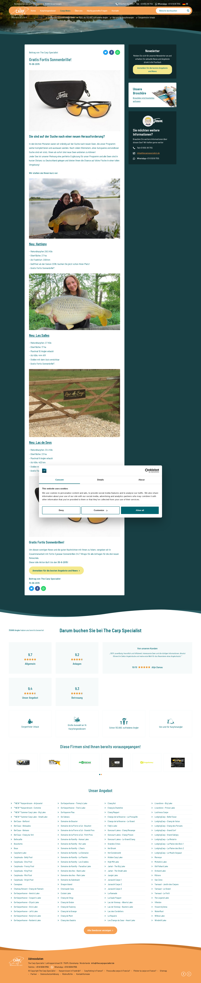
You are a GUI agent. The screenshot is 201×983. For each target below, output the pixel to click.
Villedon (158, 902)
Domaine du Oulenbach (70, 879)
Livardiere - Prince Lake (165, 807)
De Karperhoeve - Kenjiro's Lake (27, 915)
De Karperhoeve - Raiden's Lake (27, 920)
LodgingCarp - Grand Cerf (165, 830)
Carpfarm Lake (20, 852)
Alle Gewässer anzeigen (99, 930)
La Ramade (112, 893)
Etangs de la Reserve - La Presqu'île (123, 816)
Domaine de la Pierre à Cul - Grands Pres (77, 830)
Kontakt (115, 10)
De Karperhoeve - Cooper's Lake (27, 897)
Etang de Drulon (67, 902)
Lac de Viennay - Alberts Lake (120, 902)
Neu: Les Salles (39, 335)
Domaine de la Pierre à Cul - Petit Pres (77, 834)
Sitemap (163, 970)
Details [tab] (100, 480)
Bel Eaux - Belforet (22, 821)
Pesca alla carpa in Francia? (118, 970)
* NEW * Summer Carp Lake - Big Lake (30, 812)
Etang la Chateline (115, 807)
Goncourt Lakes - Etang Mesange (121, 830)
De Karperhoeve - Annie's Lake (27, 893)
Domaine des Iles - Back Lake (73, 870)
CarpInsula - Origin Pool (23, 879)
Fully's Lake (112, 825)
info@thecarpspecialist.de (148, 153)
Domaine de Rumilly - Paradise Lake (76, 866)
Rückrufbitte (67, 974)
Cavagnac (18, 884)
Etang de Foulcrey (68, 906)
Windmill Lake (160, 920)
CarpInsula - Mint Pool (23, 875)
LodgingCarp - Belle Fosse (166, 816)
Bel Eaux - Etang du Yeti (24, 834)
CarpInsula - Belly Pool (23, 857)
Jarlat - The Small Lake (117, 870)
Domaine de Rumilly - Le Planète (74, 857)
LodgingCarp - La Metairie (166, 839)
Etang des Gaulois (68, 920)
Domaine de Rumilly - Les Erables (75, 861)
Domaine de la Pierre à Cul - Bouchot (76, 825)
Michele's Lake (161, 861)
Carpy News (65, 10)
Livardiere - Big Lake (163, 803)
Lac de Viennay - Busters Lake (120, 906)
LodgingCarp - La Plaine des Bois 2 (169, 848)
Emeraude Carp (67, 888)
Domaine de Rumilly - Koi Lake (73, 843)
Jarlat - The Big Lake (116, 866)
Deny (61, 510)
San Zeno (158, 879)
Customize (99, 510)
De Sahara (65, 816)
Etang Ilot (112, 803)
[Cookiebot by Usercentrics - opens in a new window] (147, 471)
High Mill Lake (113, 861)
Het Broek (112, 848)
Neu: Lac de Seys (40, 442)
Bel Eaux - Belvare (21, 830)
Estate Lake (66, 893)
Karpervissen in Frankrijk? (70, 970)
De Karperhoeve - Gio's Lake (26, 906)
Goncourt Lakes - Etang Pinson (120, 834)
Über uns (78, 10)
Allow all (140, 510)
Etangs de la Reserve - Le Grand (121, 821)
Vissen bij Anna (161, 906)
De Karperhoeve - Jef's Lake (26, 911)
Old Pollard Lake (161, 866)
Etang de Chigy (67, 897)
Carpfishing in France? (93, 970)
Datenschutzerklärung (49, 974)
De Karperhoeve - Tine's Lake (73, 807)
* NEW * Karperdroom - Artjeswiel (28, 803)
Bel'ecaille (18, 839)
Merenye (158, 857)
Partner (34, 974)
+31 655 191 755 (146, 3)
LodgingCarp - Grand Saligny (167, 834)
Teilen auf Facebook (111, 52)
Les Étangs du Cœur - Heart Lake (121, 920)
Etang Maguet (113, 812)
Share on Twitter (105, 52)
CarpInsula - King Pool (23, 870)
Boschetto (18, 843)
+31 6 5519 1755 (174, 3)
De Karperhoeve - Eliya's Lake (26, 902)
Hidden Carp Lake (115, 857)
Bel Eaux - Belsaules (22, 825)
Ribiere (158, 875)
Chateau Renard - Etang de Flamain (28, 888)
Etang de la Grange (69, 911)
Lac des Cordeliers (115, 911)
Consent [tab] (59, 480)
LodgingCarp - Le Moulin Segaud (168, 852)
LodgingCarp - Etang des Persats (169, 825)
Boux (16, 848)
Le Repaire (112, 915)
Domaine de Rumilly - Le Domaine (75, 852)
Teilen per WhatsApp (117, 52)
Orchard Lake (160, 870)
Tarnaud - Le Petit (162, 893)
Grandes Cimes (114, 843)
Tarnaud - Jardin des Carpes (167, 884)
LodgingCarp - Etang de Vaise (167, 821)
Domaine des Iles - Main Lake (73, 875)
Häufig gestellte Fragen (97, 10)
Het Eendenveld (114, 852)
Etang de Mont (67, 915)
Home (33, 10)
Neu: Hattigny (38, 244)
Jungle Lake (113, 875)
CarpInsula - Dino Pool (23, 861)
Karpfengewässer (48, 10)
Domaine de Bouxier (69, 821)
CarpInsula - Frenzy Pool (24, 866)
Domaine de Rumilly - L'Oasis (73, 848)
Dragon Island (66, 884)
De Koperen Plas (68, 812)
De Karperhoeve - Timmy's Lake (74, 803)
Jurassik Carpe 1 (115, 879)
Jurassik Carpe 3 (115, 888)
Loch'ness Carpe (161, 812)
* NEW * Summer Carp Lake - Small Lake (30, 816)
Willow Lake (160, 915)
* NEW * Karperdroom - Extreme (27, 807)
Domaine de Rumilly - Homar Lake (75, 839)
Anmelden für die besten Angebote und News (55, 570)
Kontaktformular (83, 974)
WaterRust (159, 911)
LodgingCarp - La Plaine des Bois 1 (169, 843)
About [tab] (142, 480)
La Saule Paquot (114, 897)
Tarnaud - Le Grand (163, 888)
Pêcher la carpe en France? (145, 970)
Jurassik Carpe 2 (115, 884)
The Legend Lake (162, 897)
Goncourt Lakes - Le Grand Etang (121, 839)
